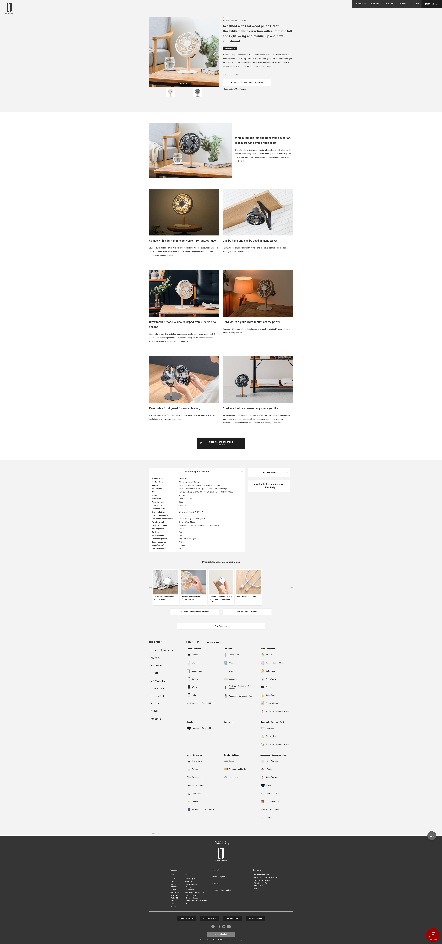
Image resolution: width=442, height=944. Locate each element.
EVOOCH (174, 887)
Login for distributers (221, 934)
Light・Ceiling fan (194, 755)
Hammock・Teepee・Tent (272, 722)
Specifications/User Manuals (235, 89)
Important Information (221, 890)
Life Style (228, 649)
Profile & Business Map (262, 880)
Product (173, 870)
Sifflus (173, 901)
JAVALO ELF (175, 892)
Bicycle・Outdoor (231, 755)
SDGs (256, 888)
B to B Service (259, 886)
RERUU (173, 890)
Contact (215, 883)
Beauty (190, 722)
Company (257, 870)
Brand (188, 903)
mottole (173, 906)
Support (215, 870)
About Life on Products (262, 875)
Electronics (229, 722)
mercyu (173, 884)
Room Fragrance (267, 649)
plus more (174, 895)
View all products (214, 642)
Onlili (172, 903)
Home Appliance (194, 649)
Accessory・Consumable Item (273, 755)
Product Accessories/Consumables (247, 82)
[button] (361, 4)
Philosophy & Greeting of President (266, 877)
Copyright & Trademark (221, 940)
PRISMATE (174, 898)
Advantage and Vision (261, 883)
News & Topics (218, 877)
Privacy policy (205, 940)
